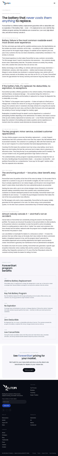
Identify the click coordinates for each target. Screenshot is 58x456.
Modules (32, 390)
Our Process (33, 388)
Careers (4, 444)
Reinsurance (5, 417)
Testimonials (5, 439)
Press (3, 442)
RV (31, 420)
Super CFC (5, 422)
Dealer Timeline (34, 395)
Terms (38, 453)
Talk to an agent (29, 370)
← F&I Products (6, 10)
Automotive (33, 417)
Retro (3, 425)
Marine (32, 422)
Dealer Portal (45, 453)
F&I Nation (4, 435)
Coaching (32, 392)
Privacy (34, 453)
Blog (3, 437)
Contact (4, 447)
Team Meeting (52, 453)
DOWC (4, 420)
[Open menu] (54, 3)
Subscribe (6, 405)
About (3, 432)
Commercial (33, 425)
